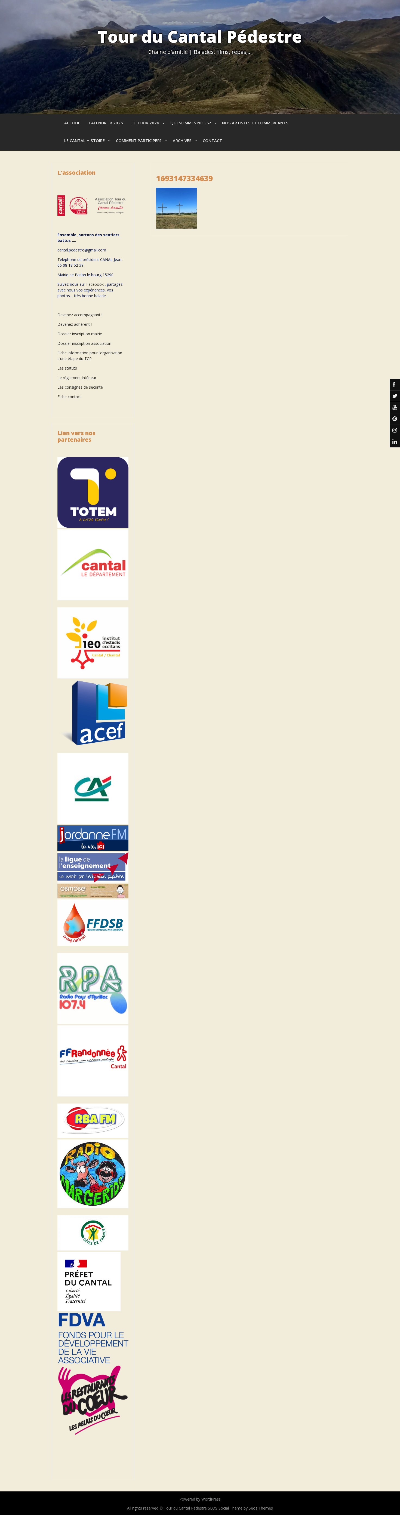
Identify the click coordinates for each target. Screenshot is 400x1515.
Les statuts (67, 368)
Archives (182, 140)
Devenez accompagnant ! (80, 314)
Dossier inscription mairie (79, 333)
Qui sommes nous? (190, 122)
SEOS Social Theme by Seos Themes (240, 1508)
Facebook (95, 284)
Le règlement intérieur (76, 377)
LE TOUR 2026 (145, 122)
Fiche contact (69, 396)
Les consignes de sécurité (80, 387)
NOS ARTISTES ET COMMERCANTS (255, 122)
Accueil (72, 122)
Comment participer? (139, 140)
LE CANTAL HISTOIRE (84, 140)
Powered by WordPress (200, 1499)
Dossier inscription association (84, 343)
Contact (212, 140)
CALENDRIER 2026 (106, 122)
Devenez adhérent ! (74, 324)
